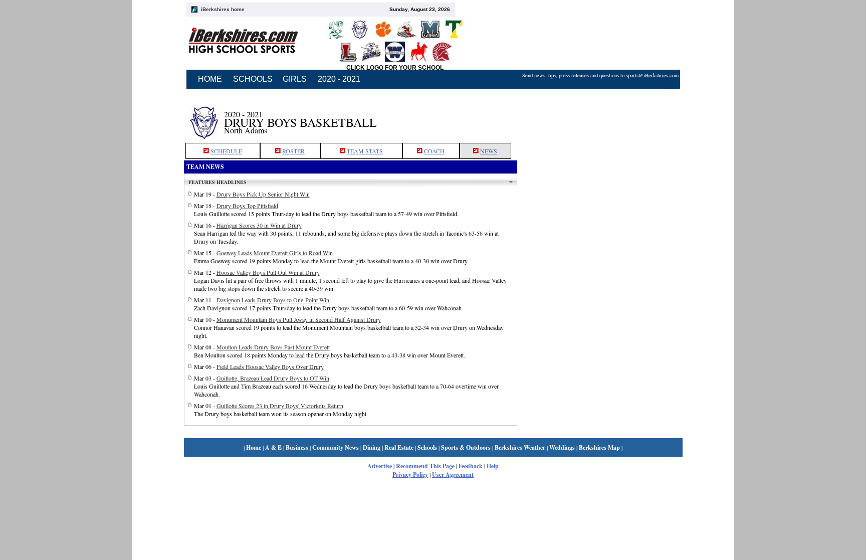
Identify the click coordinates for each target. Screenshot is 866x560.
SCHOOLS (253, 79)
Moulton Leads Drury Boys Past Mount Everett (273, 347)
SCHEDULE (226, 151)
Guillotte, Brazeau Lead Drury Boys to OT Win (272, 378)
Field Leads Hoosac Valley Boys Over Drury (270, 366)
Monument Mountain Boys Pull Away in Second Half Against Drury (298, 319)
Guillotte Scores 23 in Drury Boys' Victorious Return (279, 406)
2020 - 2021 (339, 79)
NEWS (488, 151)
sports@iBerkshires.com (652, 75)
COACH (434, 151)
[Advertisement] (600, 117)
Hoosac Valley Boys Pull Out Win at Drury (268, 272)
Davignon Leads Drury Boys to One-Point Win (272, 300)
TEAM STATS (365, 151)
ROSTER (293, 151)
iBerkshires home (223, 9)
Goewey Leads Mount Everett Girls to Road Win (274, 253)
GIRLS (295, 79)
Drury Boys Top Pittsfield (247, 206)
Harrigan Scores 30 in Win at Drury (259, 225)
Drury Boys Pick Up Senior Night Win (263, 194)
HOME (210, 79)
